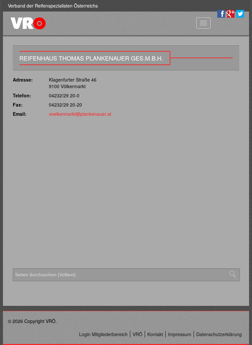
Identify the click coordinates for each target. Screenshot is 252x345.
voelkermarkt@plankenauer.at (80, 114)
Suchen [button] (234, 274)
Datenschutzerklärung (219, 334)
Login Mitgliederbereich (103, 334)
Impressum (179, 334)
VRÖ (137, 334)
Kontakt (155, 334)
